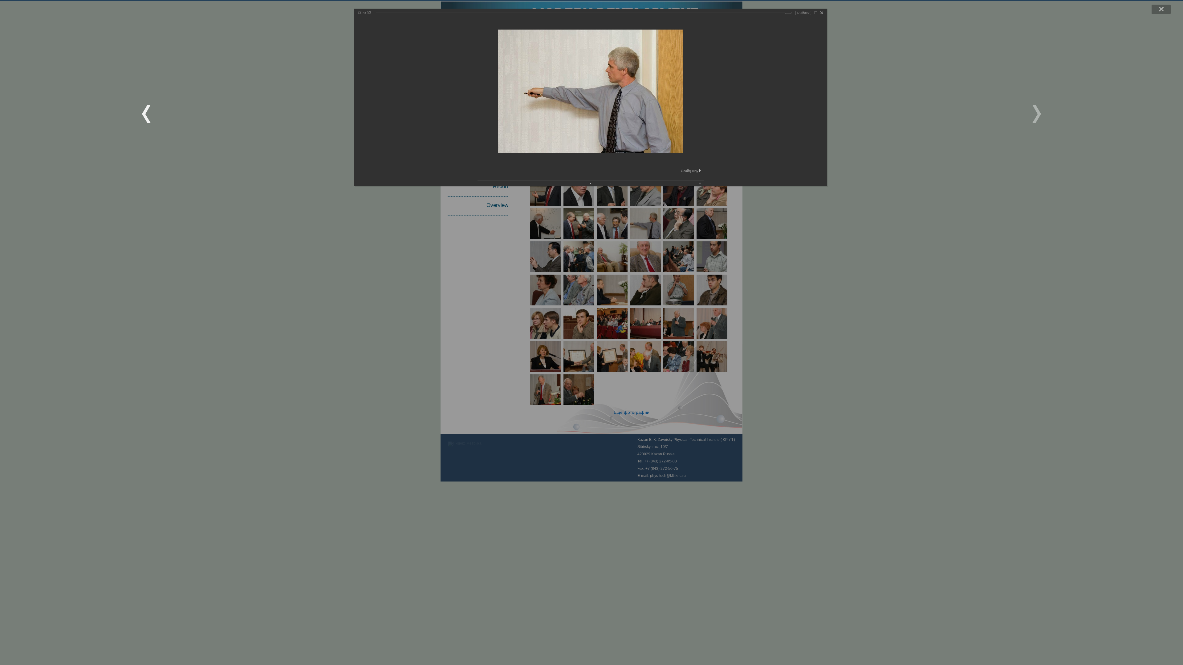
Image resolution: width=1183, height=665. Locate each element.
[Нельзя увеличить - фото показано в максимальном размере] (816, 13)
